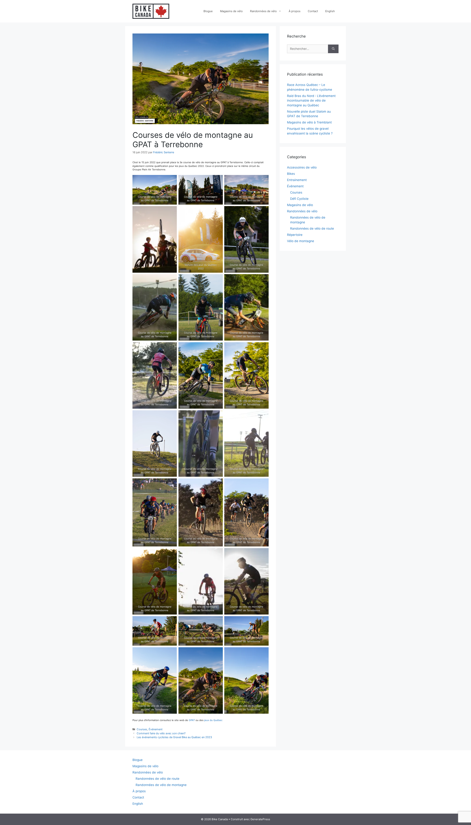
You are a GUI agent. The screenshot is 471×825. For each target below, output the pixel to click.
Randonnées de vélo (263, 11)
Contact (313, 11)
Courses (142, 729)
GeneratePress (260, 819)
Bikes (291, 174)
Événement (155, 729)
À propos (294, 11)
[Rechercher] (333, 49)
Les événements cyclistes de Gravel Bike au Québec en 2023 (174, 737)
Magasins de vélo (231, 11)
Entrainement (297, 180)
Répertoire (294, 235)
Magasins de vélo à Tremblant (309, 122)
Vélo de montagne (300, 241)
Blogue (208, 11)
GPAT (192, 720)
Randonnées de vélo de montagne (161, 785)
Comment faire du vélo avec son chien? (161, 733)
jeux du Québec (213, 720)
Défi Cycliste (299, 199)
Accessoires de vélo (302, 167)
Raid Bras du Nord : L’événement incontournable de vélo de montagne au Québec (311, 100)
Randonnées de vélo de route (312, 228)
